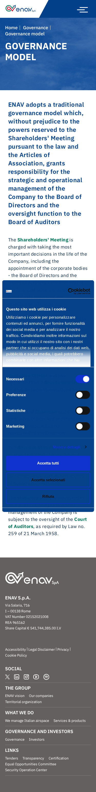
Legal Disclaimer (41, 649)
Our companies (41, 695)
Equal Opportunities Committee (30, 764)
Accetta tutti (48, 463)
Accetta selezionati (48, 479)
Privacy (63, 649)
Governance (35, 27)
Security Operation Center (26, 770)
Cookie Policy (16, 655)
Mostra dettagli (66, 447)
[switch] (82, 395)
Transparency (33, 758)
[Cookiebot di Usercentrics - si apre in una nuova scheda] (68, 291)
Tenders (11, 758)
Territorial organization (23, 702)
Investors (37, 739)
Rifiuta (48, 496)
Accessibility (15, 649)
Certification (59, 758)
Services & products (70, 720)
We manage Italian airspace (27, 720)
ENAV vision (15, 695)
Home (11, 27)
